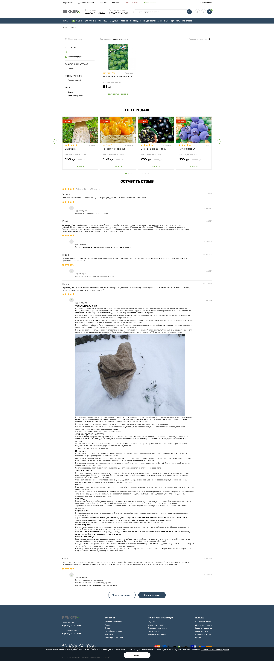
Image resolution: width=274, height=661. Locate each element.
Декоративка (152, 21)
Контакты (116, 3)
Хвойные (164, 21)
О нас (107, 628)
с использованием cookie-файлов (215, 650)
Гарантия (103, 3)
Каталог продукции (113, 622)
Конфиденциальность (114, 638)
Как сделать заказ (203, 622)
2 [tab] (129, 173)
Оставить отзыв (132, 3)
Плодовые (113, 21)
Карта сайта (153, 631)
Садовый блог (206, 3)
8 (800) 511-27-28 (118, 13)
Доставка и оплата (86, 3)
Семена (92, 21)
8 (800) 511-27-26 (95, 13)
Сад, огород (187, 21)
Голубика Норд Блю (188, 149)
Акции (79, 21)
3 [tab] (132, 173)
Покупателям (67, 3)
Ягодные (124, 21)
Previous (56, 141)
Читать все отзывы (122, 595)
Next (217, 141)
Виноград (134, 21)
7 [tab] (145, 173)
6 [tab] (141, 173)
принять (137, 655)
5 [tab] (138, 173)
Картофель (175, 21)
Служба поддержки (113, 631)
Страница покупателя (157, 628)
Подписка (152, 622)
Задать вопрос (150, 3)
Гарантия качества (203, 628)
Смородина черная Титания (153, 149)
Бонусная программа (157, 634)
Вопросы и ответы (203, 634)
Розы (142, 21)
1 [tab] (126, 173)
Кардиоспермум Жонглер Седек (118, 76)
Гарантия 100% (201, 631)
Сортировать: (105, 39)
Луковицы (102, 21)
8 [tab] (148, 173)
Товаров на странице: (198, 39)
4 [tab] (135, 173)
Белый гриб (70, 149)
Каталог (66, 21)
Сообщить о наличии (118, 94)
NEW (86, 21)
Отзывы (198, 638)
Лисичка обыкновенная (114, 149)
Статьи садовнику (156, 625)
